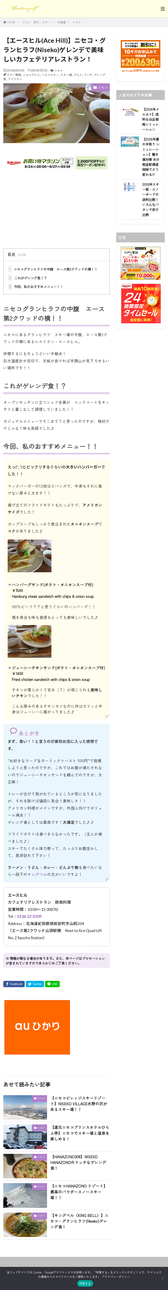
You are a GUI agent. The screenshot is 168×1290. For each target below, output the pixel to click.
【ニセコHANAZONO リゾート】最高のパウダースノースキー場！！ (78, 1191)
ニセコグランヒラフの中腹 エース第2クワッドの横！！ (53, 269)
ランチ (88, 75)
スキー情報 (14, 75)
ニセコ (76, 22)
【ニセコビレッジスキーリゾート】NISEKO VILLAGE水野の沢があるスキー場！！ (78, 1103)
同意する (85, 1283)
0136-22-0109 (29, 916)
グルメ (78, 75)
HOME (11, 22)
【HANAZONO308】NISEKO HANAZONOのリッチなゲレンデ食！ (78, 1162)
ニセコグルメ (31, 75)
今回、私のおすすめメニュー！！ (36, 286)
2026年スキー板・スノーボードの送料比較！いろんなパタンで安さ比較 (150, 199)
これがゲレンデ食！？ (28, 277)
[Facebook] (14, 984)
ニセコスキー (50, 75)
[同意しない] (162, 1278)
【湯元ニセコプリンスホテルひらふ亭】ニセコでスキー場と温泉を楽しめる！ (79, 1132)
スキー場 (66, 75)
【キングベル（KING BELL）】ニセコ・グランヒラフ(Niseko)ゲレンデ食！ (79, 1221)
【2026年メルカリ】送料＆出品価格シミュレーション (150, 119)
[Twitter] (35, 984)
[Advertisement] (56, 209)
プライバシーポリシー (116, 1277)
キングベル (37, 874)
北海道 (61, 22)
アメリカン (15, 79)
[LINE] (52, 984)
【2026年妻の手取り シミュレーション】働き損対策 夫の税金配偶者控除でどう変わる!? (150, 157)
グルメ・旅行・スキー (36, 22)
